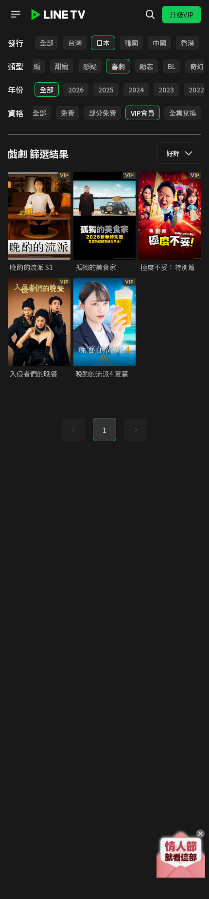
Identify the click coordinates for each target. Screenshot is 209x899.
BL (171, 66)
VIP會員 (143, 113)
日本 (103, 43)
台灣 (75, 43)
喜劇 (118, 66)
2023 (166, 89)
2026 (76, 89)
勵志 (146, 66)
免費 (67, 113)
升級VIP (181, 14)
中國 (159, 43)
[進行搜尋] (150, 14)
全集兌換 (182, 113)
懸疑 (90, 66)
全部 (46, 43)
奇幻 (197, 66)
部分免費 (102, 113)
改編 (33, 66)
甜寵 (62, 66)
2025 (106, 89)
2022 (196, 89)
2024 (136, 89)
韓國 (131, 43)
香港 (187, 43)
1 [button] (104, 430)
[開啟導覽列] (15, 14)
